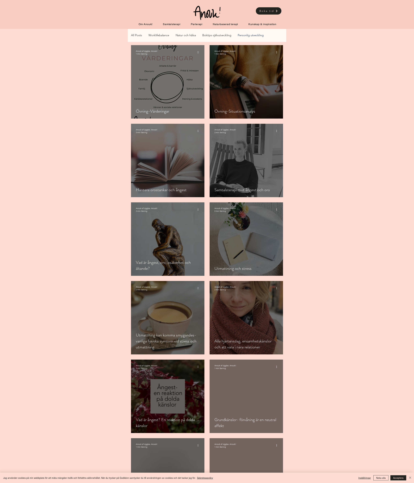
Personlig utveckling (251, 35)
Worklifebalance (158, 35)
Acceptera (398, 477)
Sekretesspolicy (205, 477)
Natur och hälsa (186, 35)
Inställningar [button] (364, 477)
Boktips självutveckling (216, 35)
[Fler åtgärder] (199, 52)
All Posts (136, 35)
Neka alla (381, 477)
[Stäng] (410, 477)
